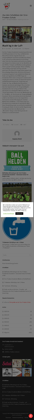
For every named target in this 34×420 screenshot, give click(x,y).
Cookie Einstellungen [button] (8, 213)
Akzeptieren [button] (19, 213)
